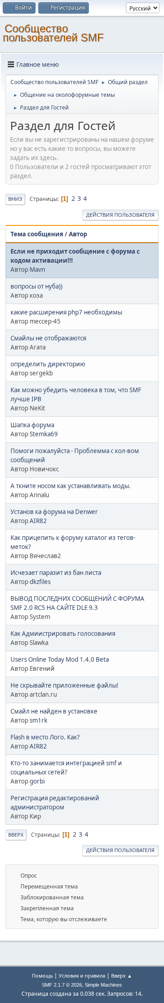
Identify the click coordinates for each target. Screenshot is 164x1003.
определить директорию (47, 364)
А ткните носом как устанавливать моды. (70, 486)
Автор (78, 234)
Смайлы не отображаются (48, 338)
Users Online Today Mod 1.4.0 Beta (59, 659)
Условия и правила (82, 975)
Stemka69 (44, 434)
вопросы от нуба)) (36, 286)
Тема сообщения (36, 234)
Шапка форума (32, 425)
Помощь (42, 975)
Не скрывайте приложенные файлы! (64, 685)
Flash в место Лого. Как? (45, 737)
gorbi (37, 781)
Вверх (16, 834)
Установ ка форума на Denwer (54, 512)
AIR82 (38, 521)
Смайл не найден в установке (53, 711)
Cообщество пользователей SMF (53, 33)
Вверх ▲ (121, 975)
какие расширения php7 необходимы (66, 312)
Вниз (15, 198)
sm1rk (38, 720)
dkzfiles (40, 582)
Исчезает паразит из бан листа (55, 573)
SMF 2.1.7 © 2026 (62, 985)
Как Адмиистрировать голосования (62, 633)
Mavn (37, 269)
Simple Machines (103, 985)
